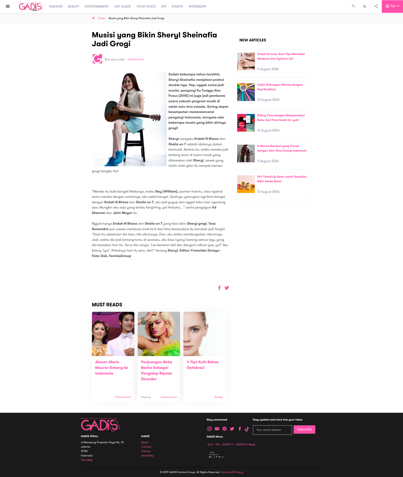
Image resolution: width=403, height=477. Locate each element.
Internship (147, 455)
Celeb (101, 18)
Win (217, 444)
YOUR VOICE (146, 6)
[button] (226, 288)
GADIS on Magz (245, 444)
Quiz (210, 444)
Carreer (146, 451)
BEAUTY (73, 6)
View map (87, 460)
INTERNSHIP (197, 6)
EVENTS (177, 6)
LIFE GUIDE (122, 6)
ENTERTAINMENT (97, 6)
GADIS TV (228, 444)
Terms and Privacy (232, 472)
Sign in (394, 6)
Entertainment (136, 59)
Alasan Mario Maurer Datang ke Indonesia (111, 368)
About (144, 442)
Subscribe (304, 429)
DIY (163, 6)
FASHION (56, 6)
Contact (146, 447)
